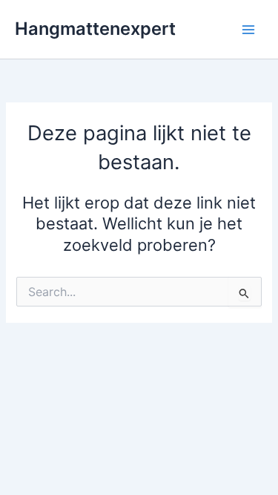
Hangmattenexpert (95, 28)
